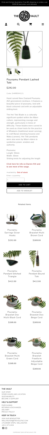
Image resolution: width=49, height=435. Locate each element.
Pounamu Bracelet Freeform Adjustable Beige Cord (37, 358)
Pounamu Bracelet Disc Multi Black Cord (12, 315)
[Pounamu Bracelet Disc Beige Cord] (37, 300)
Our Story (6, 392)
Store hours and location (14, 394)
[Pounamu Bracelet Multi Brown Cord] (37, 218)
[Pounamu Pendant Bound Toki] (37, 259)
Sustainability (8, 397)
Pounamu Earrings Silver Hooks (12, 233)
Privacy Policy (8, 412)
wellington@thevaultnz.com (15, 421)
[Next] (40, 49)
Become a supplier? (10, 399)
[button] (6, 24)
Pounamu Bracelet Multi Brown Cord (36, 233)
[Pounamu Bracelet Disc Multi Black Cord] (12, 300)
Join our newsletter (11, 419)
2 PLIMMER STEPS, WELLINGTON (14, 423)
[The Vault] (24, 16)
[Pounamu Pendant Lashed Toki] (24, 49)
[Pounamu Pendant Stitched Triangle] (12, 259)
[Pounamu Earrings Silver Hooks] (12, 218)
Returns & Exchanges (11, 408)
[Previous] (8, 49)
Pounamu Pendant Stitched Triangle (12, 274)
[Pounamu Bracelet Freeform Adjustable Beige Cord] (37, 341)
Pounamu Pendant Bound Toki (37, 274)
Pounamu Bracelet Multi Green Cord (12, 356)
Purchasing (7, 405)
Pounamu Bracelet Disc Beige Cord (37, 315)
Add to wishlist (24, 191)
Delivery (5, 410)
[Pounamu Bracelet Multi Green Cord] (12, 341)
